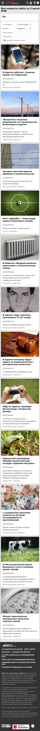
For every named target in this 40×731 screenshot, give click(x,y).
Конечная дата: (7, 36)
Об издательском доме (12, 649)
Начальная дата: (8, 32)
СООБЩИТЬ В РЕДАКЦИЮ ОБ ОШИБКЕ (17, 667)
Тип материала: (7, 24)
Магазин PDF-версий (21, 652)
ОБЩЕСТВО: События (11, 87)
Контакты (6, 652)
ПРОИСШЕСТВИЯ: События (14, 186)
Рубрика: (5, 28)
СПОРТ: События (10, 231)
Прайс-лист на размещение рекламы (18, 659)
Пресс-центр (29, 649)
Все (4, 16)
